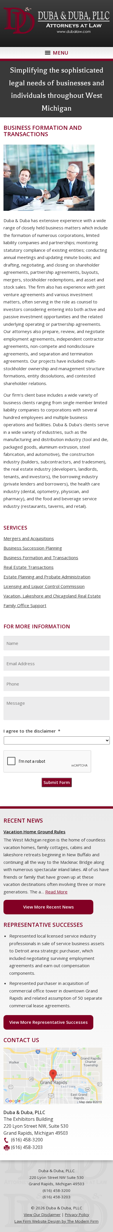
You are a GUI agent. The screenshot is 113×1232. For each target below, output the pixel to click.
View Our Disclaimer (42, 1214)
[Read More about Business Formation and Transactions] (48, 213)
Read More (56, 892)
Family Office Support (24, 605)
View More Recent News (48, 907)
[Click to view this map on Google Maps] (52, 1102)
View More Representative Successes (48, 1022)
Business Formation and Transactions (40, 557)
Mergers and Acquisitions (28, 538)
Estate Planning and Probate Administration (46, 577)
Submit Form (56, 782)
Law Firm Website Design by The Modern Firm (56, 1221)
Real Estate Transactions (28, 567)
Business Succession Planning (32, 548)
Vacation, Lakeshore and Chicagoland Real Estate (52, 596)
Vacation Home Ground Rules (34, 831)
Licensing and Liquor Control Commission (44, 586)
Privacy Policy (77, 1214)
